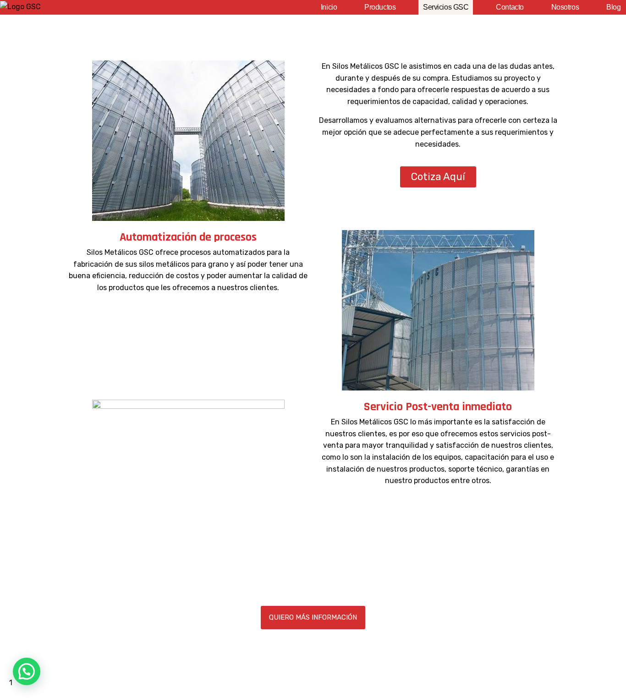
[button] (26, 671)
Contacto (509, 7)
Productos (379, 7)
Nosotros (565, 7)
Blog (613, 7)
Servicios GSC (445, 7)
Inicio (329, 7)
